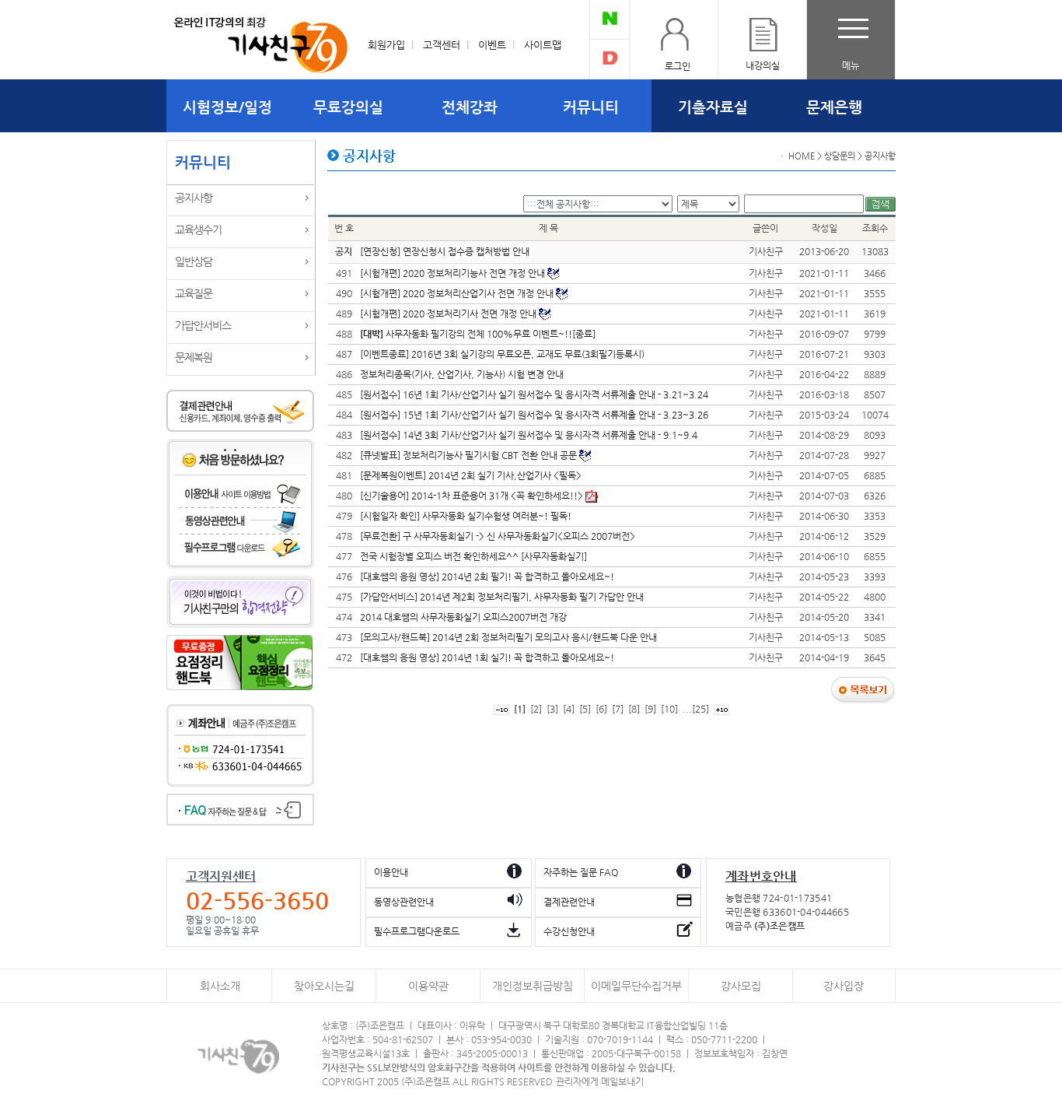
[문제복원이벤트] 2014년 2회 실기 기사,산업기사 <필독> (471, 475)
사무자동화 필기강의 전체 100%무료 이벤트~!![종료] (478, 333)
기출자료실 (713, 106)
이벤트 (492, 45)
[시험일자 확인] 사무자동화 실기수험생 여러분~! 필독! (465, 515)
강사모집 (741, 986)
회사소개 (220, 986)
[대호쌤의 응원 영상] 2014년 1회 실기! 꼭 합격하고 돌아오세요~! (487, 657)
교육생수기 (198, 229)
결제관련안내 (569, 901)
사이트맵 (542, 45)
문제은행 (834, 106)
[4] (569, 708)
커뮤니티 (591, 106)
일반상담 (193, 261)
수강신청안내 (569, 931)
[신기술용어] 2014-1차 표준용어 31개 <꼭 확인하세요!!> (472, 495)
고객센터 (441, 45)
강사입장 (843, 986)
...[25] (696, 708)
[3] (552, 708)
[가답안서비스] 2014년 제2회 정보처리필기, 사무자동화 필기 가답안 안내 (502, 596)
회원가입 (386, 45)
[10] (669, 708)
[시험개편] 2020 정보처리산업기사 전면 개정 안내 (458, 293)
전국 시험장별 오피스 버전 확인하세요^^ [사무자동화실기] (473, 556)
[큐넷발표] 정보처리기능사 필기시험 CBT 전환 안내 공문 (469, 455)
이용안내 (391, 872)
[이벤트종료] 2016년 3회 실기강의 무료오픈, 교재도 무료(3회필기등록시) (502, 354)
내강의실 (763, 65)
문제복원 (193, 357)
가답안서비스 (203, 325)
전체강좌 (470, 106)
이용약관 (428, 986)
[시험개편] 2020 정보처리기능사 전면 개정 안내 (453, 273)
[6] (601, 708)
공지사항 (193, 197)
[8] (634, 708)
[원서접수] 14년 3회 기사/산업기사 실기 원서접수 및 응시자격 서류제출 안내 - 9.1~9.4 (528, 434)
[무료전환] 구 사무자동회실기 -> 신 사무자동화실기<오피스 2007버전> (497, 536)
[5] (585, 708)
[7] (618, 708)
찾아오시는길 (324, 986)
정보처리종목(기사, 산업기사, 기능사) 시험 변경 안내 (462, 374)
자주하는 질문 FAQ (580, 872)
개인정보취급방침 (532, 986)
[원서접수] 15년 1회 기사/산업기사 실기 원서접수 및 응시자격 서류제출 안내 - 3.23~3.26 (534, 414)
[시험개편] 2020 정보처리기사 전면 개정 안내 (449, 313)
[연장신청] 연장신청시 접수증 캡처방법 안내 (444, 251)
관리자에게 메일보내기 (600, 1081)
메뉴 (850, 65)
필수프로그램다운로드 (416, 931)
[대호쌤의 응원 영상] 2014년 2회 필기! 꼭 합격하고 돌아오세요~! (487, 576)
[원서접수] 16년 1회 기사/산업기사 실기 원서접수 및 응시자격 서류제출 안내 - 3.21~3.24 (534, 394)
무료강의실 (348, 106)
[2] (536, 708)
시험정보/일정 (227, 106)
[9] (650, 708)
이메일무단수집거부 (636, 986)
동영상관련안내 (404, 901)
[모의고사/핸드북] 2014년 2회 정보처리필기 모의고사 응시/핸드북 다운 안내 (508, 637)
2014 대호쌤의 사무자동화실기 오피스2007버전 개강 (463, 617)
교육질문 (193, 293)
